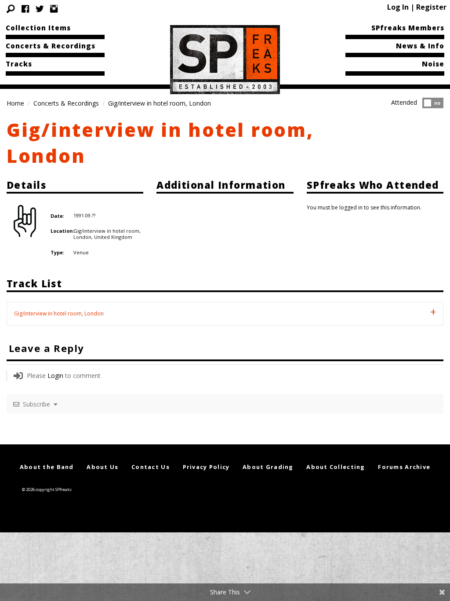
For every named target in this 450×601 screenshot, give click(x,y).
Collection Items (38, 27)
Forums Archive (404, 467)
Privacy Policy (206, 467)
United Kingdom (113, 237)
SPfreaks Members (407, 27)
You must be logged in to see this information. (364, 207)
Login (55, 375)
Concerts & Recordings (50, 45)
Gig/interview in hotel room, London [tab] (59, 313)
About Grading (268, 467)
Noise (433, 63)
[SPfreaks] (225, 59)
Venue (81, 252)
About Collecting (335, 467)
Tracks (19, 63)
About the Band (47, 467)
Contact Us (150, 467)
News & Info (420, 45)
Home (15, 103)
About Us (102, 467)
